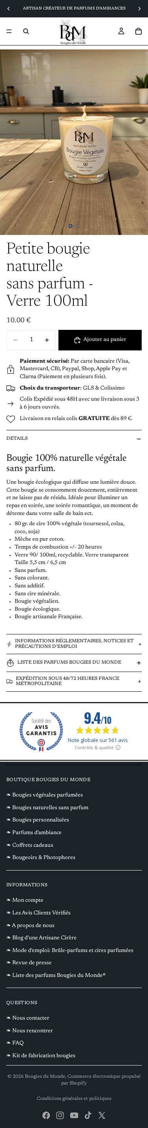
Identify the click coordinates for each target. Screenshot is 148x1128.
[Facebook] (46, 1115)
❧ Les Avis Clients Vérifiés (38, 913)
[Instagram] (60, 1115)
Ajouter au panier (104, 340)
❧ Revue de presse (29, 963)
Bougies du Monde (45, 1076)
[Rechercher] (26, 31)
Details (17, 438)
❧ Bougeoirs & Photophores (40, 858)
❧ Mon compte (24, 900)
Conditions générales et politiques (74, 1098)
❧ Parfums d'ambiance (34, 833)
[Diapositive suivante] (139, 8)
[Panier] (138, 31)
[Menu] (9, 31)
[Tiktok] (88, 1115)
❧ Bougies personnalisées (37, 820)
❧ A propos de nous (30, 926)
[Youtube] (74, 1115)
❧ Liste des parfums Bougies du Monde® (56, 975)
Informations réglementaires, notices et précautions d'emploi (74, 644)
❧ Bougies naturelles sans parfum (47, 808)
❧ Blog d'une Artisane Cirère (41, 938)
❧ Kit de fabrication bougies (40, 1056)
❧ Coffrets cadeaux (29, 845)
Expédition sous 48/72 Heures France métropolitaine (67, 681)
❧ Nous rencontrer (29, 1031)
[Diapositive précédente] (8, 8)
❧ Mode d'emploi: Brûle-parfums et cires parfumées (69, 951)
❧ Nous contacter (27, 1018)
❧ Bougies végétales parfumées (44, 795)
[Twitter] (102, 1115)
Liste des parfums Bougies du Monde (69, 662)
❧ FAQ (15, 1043)
